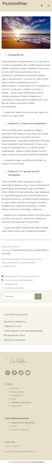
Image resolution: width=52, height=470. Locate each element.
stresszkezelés (12, 280)
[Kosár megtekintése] (41, 5)
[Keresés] (38, 296)
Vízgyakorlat (11, 284)
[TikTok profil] (21, 375)
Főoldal (15, 388)
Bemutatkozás (18, 392)
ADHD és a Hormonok (15, 339)
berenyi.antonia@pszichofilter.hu (20, 451)
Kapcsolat (16, 405)
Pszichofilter (14, 4)
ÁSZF (14, 426)
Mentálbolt (16, 395)
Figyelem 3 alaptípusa (15, 321)
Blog (13, 398)
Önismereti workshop (28, 276)
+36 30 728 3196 (13, 446)
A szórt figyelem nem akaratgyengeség (23, 330)
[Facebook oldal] (14, 375)
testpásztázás (26, 280)
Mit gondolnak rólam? (14, 335)
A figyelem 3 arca (12, 326)
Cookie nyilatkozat (20, 429)
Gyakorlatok (11, 276)
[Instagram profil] (8, 375)
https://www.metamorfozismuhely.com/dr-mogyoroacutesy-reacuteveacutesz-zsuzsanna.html (22, 263)
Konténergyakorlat (14, 288)
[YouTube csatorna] (28, 375)
